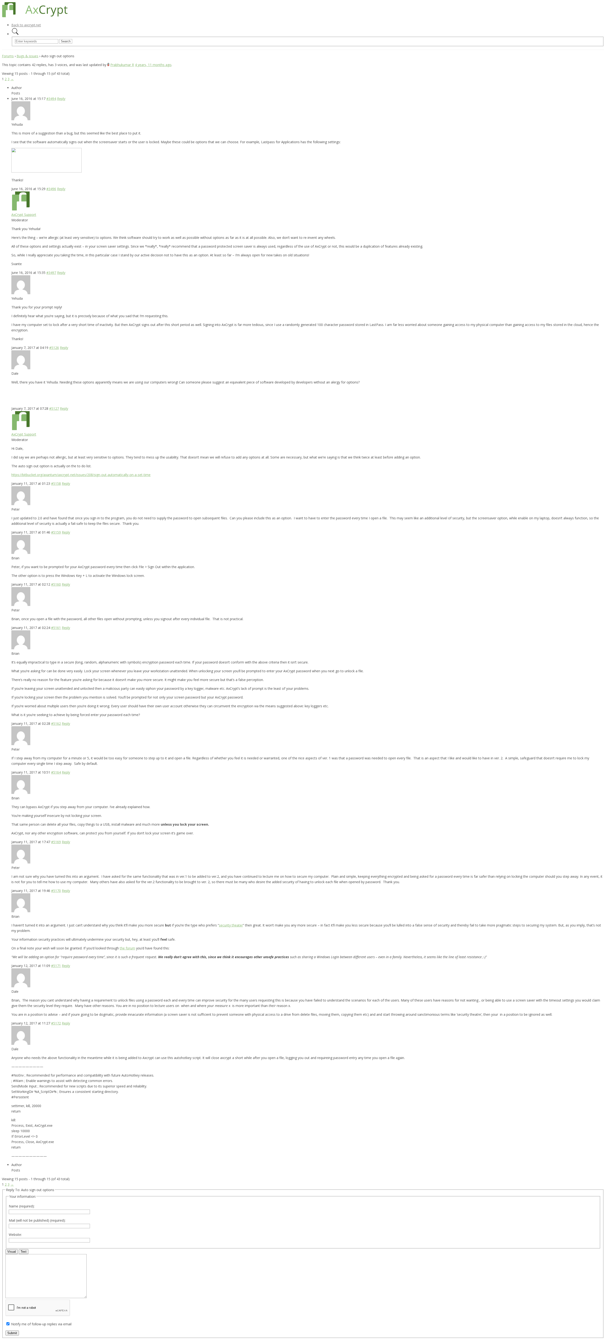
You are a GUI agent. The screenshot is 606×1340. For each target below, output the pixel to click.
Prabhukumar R (122, 64)
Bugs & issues (27, 56)
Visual (11, 1251)
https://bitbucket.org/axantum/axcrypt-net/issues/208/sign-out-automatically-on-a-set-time (81, 474)
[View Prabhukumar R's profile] (108, 64)
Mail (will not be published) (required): (37, 1220)
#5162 (56, 723)
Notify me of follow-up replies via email (41, 1324)
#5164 (56, 772)
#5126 (54, 347)
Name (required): (22, 1206)
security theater (231, 925)
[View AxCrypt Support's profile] (20, 209)
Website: (15, 1234)
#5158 (56, 483)
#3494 (51, 98)
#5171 (56, 965)
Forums (8, 56)
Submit (12, 1333)
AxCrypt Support (23, 214)
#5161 (56, 627)
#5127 (54, 408)
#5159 (56, 532)
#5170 (56, 890)
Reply (61, 98)
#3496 (51, 189)
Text (24, 1251)
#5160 (56, 584)
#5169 (56, 842)
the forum (127, 948)
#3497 (51, 272)
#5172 (56, 1023)
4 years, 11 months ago (153, 64)
